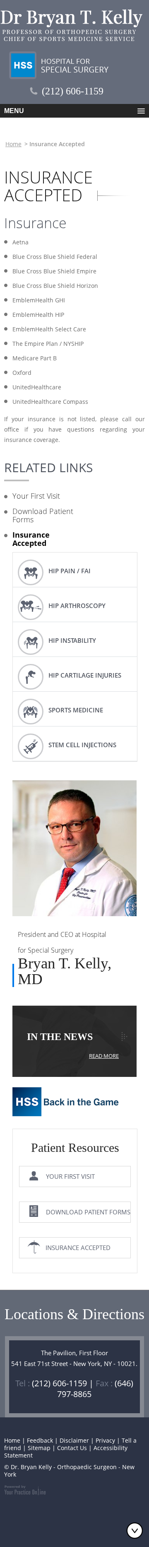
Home (13, 144)
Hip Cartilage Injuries (84, 675)
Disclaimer (74, 1440)
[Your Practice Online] (25, 1490)
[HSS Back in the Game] (66, 1107)
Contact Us (72, 1448)
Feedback (40, 1440)
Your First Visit (36, 496)
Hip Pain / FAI (69, 571)
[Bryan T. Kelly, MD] (74, 851)
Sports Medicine (75, 710)
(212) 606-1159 (72, 91)
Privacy (105, 1440)
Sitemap (39, 1448)
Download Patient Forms (42, 515)
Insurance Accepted (31, 539)
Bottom (136, 1530)
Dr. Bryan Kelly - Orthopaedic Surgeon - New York (69, 1470)
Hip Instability (72, 640)
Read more (104, 1056)
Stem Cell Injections (82, 745)
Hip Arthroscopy (77, 605)
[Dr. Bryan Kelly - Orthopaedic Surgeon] (72, 25)
